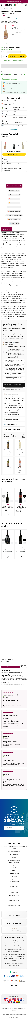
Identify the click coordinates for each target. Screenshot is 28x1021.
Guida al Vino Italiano (14, 895)
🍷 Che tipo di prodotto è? (14, 194)
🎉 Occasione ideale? (14, 223)
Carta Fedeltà (14, 898)
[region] (5, 32)
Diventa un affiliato (14, 900)
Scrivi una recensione (10, 667)
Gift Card (14, 870)
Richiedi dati (14, 908)
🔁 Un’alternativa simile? (14, 203)
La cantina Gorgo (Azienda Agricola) (11, 389)
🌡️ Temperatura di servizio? (14, 211)
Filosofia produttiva (12, 419)
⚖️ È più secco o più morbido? (14, 207)
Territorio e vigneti (12, 424)
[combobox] (13, 8)
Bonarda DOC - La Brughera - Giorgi (12, 163)
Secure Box (14, 867)
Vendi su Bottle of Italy (14, 905)
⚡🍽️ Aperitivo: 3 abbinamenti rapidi (14, 215)
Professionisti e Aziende (14, 903)
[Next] (24, 496)
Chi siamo (14, 857)
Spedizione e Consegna (14, 860)
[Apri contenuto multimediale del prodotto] (5, 32)
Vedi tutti (23, 435)
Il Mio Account (14, 876)
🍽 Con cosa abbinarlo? (14, 190)
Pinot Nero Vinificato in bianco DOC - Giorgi (20, 548)
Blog (14, 865)
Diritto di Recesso (14, 886)
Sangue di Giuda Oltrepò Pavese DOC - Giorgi (20, 507)
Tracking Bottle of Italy (14, 879)
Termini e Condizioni (14, 884)
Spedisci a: (3, 51)
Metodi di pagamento (14, 862)
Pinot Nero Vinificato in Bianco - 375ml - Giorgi (7, 507)
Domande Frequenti (14, 881)
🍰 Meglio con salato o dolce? (14, 219)
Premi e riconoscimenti (13, 429)
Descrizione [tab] (6, 229)
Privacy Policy (14, 889)
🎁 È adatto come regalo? (14, 198)
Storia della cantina (12, 394)
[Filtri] (21, 666)
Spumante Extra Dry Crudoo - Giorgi (12, 168)
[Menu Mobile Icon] (1, 5)
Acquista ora (14, 66)
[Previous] (3, 496)
